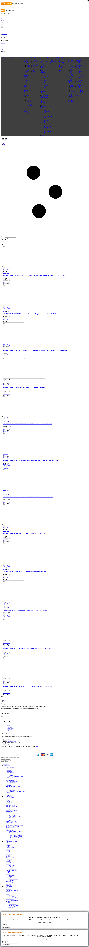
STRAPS (78, 86)
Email (3, 926)
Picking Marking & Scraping (15, 835)
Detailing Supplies (26, 78)
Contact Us (9, 730)
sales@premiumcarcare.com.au (11, 741)
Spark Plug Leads (71, 98)
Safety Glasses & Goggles (78, 83)
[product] (45, 256)
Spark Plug (70, 95)
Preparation (26, 112)
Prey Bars (43, 69)
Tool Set (43, 105)
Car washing (26, 59)
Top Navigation (6, 765)
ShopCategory (6, 57)
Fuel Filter (70, 81)
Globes (72, 86)
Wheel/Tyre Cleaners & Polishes (16, 776)
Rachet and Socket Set (43, 89)
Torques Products (46, 133)
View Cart (3, 760)
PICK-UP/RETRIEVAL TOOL (16, 834)
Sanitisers (78, 85)
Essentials (78, 66)
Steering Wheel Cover (81, 76)
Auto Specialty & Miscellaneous (44, 60)
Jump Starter (35, 64)
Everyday (78, 67)
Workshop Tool (9, 830)
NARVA (70, 82)
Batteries (52, 60)
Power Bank (35, 65)
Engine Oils (61, 62)
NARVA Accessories (73, 91)
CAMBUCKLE (82, 87)
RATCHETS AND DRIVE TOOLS (44, 72)
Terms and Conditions (10, 728)
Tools (40, 57)
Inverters (34, 62)
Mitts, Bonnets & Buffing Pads (26, 93)
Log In (5, 910)
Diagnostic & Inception (14, 832)
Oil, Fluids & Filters (60, 57)
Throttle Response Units (34, 73)
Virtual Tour (9, 724)
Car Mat (80, 71)
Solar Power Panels (35, 69)
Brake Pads (70, 60)
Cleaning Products (26, 61)
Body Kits (78, 61)
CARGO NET (81, 92)
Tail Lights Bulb (71, 74)
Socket (42, 94)
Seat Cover (80, 73)
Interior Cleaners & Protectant (26, 88)
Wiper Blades (71, 101)
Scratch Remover (28, 101)
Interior (78, 69)
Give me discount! (6, 927)
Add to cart (5, 269)
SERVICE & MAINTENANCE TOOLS (18, 836)
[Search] (2, 26)
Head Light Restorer (26, 84)
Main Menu (5, 764)
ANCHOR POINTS (81, 89)
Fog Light (71, 68)
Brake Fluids (61, 59)
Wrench (43, 135)
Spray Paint (70, 100)
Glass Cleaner (28, 63)
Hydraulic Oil (9, 854)
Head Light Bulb (71, 65)
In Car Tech (32, 57)
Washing (28, 65)
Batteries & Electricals (49, 58)
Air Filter (70, 59)
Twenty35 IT (38, 746)
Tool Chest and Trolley (43, 103)
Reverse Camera (34, 67)
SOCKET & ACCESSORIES (15, 837)
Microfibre (26, 90)
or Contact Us (3, 43)
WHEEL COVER (78, 94)
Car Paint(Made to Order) (70, 78)
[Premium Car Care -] (5, 19)
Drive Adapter (46, 76)
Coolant (60, 60)
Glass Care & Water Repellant (12, 781)
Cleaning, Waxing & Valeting (26, 75)
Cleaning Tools (26, 72)
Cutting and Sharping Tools (43, 64)
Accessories (76, 57)
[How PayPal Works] (44, 755)
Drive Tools (45, 83)
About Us (8, 725)
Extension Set (12, 819)
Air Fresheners (78, 59)
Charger (52, 62)
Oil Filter (61, 66)
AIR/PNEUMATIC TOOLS (15, 831)
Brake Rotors (70, 61)
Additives (61, 67)
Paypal (8, 726)
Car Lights (70, 62)
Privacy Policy (9, 729)
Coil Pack (70, 80)
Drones (51, 64)
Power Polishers (26, 111)
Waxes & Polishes (13, 789)
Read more (5, 454)
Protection (26, 95)
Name (3, 924)
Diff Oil (60, 61)
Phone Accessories (79, 79)
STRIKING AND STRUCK (12, 826)
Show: (2, 239)
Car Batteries (53, 61)
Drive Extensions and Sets (14, 816)
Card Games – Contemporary (12, 890)
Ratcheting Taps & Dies (44, 92)
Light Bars (71, 88)
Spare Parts (67, 57)
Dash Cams (35, 61)
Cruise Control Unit (35, 59)
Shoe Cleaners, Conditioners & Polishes (29, 105)
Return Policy (9, 727)
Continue (8, 760)
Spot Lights (71, 93)
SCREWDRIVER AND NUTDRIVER (15, 825)
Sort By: (3, 238)
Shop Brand (14, 57)
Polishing (26, 109)
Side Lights (71, 71)
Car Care (23, 57)
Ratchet (45, 87)
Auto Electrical (72, 84)
